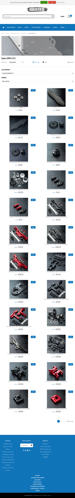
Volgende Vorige (70, 421)
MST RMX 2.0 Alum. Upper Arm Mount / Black (19, 381)
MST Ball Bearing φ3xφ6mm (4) (18, 107)
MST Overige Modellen (15, 33)
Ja (44, 2)
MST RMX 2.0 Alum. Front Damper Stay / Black (56, 217)
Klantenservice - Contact (38, 488)
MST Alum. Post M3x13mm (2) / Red (18, 217)
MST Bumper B (56, 107)
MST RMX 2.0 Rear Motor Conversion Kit (56, 272)
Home (2, 33)
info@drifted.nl (46, 452)
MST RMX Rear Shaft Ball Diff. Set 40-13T (18, 189)
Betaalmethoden (37, 484)
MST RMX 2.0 (24, 33)
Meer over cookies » (61, 2)
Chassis (19, 27)
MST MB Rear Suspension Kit (56, 354)
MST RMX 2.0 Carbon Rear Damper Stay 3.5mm (18, 354)
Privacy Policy (37, 482)
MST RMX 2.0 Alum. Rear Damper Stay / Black (56, 244)
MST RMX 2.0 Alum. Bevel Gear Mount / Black (19, 409)
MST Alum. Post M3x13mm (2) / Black (56, 189)
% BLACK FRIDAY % (11, 27)
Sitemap (37, 490)
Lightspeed (40, 495)
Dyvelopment (48, 495)
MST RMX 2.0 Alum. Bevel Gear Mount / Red (56, 409)
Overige (55, 27)
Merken (62, 27)
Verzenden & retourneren (37, 486)
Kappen (26, 27)
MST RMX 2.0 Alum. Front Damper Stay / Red (19, 244)
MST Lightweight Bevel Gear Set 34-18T (19, 162)
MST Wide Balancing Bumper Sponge (19, 135)
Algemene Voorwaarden (37, 477)
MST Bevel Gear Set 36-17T (56, 135)
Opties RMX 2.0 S (32, 33)
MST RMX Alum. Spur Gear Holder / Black (56, 162)
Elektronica (47, 27)
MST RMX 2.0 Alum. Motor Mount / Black (19, 299)
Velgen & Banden (36, 27)
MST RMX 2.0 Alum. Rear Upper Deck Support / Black (56, 299)
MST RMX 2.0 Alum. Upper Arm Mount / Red (56, 381)
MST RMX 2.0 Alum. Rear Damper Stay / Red (18, 272)
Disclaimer (38, 480)
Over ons (37, 475)
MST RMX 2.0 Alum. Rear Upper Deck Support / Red (19, 326)
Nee (52, 2)
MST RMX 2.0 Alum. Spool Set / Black (56, 326)
